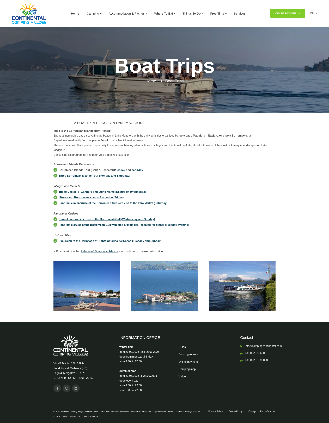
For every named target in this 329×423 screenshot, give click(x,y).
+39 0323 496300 (255, 353)
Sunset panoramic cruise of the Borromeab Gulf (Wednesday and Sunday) (107, 219)
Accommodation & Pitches (127, 13)
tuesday (120, 170)
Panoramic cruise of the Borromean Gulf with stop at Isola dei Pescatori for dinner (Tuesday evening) (124, 224)
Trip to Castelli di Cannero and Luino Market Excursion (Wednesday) (103, 191)
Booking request (188, 354)
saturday (137, 170)
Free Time (217, 13)
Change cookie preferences (262, 411)
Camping (93, 13)
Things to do (191, 13)
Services (240, 13)
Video (182, 376)
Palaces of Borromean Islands (99, 251)
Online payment (285, 13)
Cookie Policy (235, 411)
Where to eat (163, 13)
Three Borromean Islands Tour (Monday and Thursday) (94, 175)
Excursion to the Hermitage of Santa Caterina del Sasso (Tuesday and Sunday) (110, 241)
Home (75, 13)
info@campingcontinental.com (263, 346)
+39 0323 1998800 (256, 360)
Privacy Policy (215, 411)
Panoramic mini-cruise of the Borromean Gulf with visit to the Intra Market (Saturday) (113, 203)
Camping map (187, 369)
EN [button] (312, 13)
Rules (182, 347)
